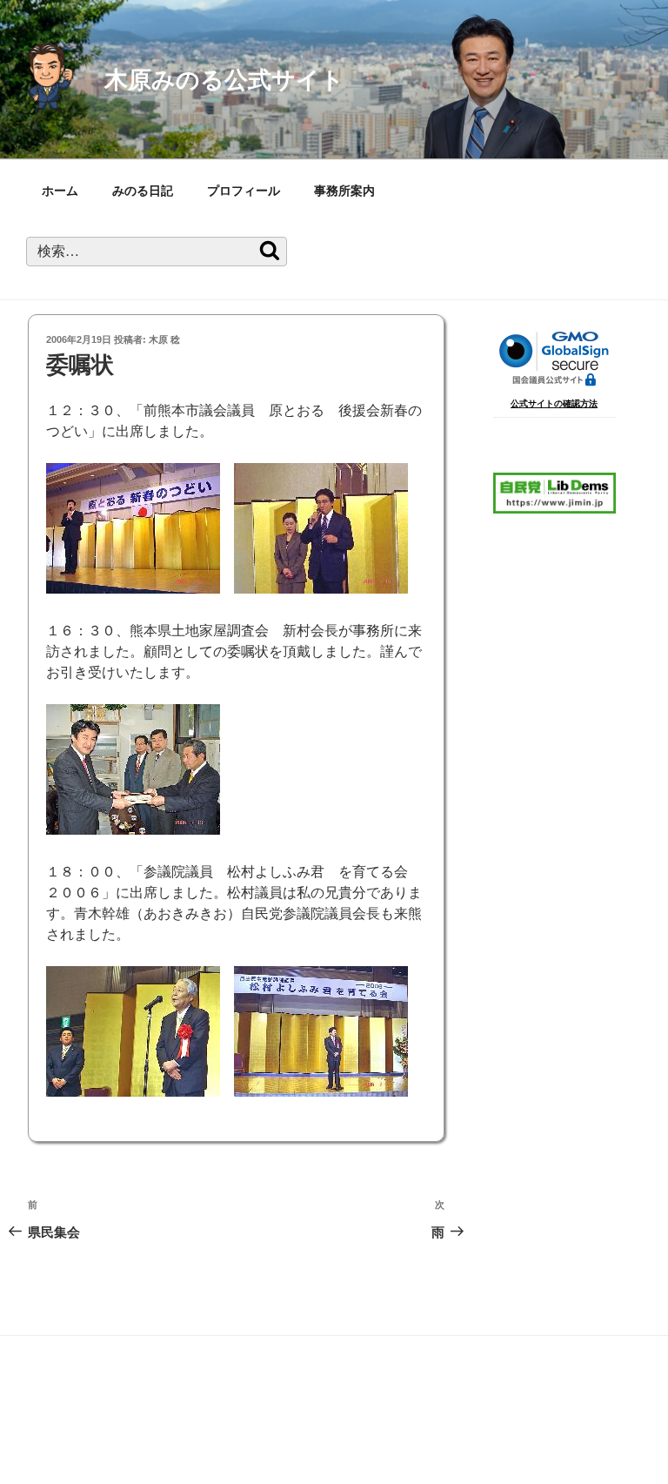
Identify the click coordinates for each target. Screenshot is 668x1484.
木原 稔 (164, 339)
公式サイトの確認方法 (554, 403)
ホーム (60, 191)
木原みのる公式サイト (224, 79)
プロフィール (243, 191)
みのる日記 (142, 191)
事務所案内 (344, 191)
